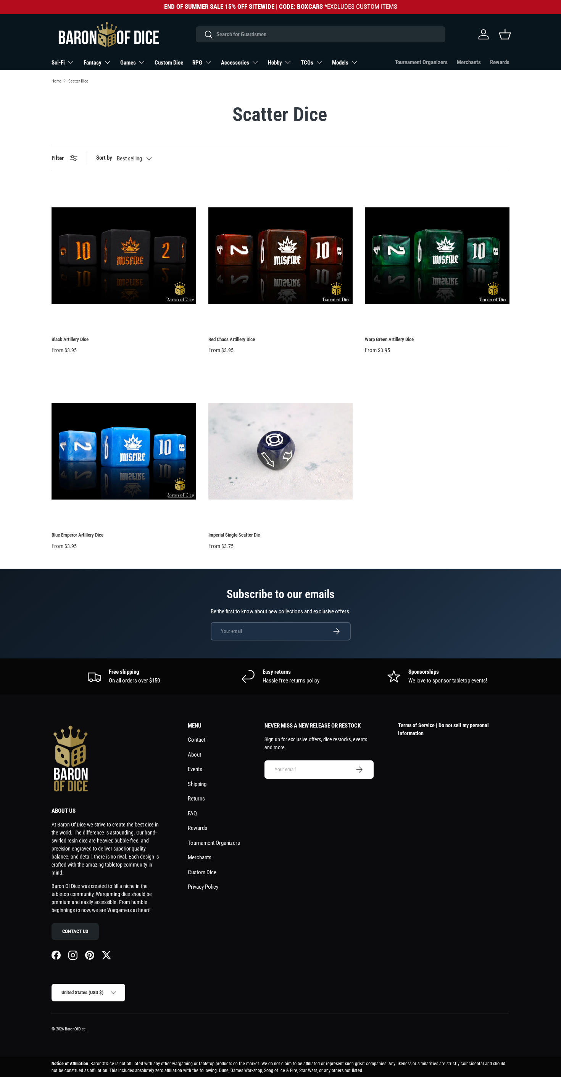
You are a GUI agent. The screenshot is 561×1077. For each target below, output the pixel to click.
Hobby (275, 62)
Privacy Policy (203, 886)
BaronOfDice (75, 1029)
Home (56, 81)
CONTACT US (75, 931)
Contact (196, 739)
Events (195, 769)
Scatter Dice (78, 81)
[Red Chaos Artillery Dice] (280, 255)
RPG (197, 62)
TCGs (307, 62)
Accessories (235, 62)
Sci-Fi (58, 62)
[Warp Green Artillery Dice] (437, 255)
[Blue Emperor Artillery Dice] (124, 451)
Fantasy (93, 62)
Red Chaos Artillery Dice (231, 339)
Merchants (469, 62)
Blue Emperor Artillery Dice (77, 535)
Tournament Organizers (421, 62)
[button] (505, 34)
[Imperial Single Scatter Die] (280, 451)
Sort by (104, 157)
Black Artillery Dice (70, 339)
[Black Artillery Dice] (124, 255)
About (194, 754)
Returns (196, 798)
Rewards (499, 62)
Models (340, 62)
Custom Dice (169, 62)
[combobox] (320, 34)
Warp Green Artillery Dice (389, 339)
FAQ (192, 813)
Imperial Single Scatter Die (234, 535)
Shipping (197, 784)
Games (128, 62)
